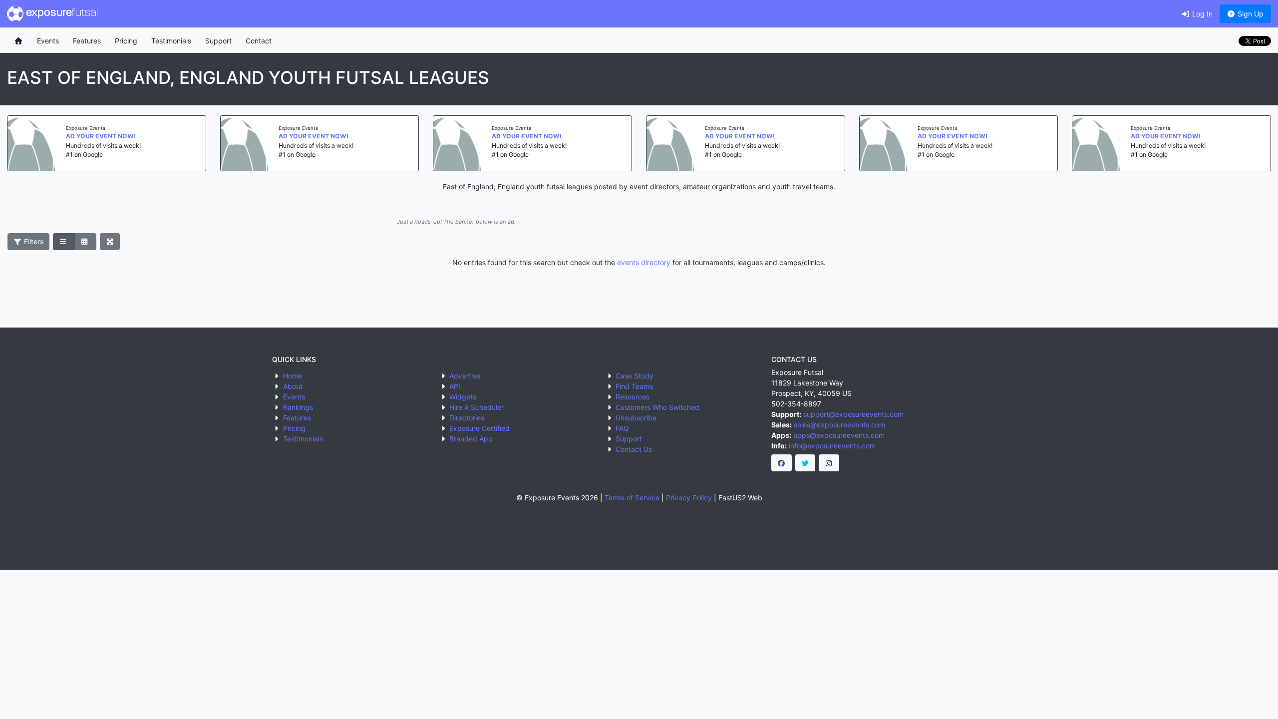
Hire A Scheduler (476, 407)
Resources (632, 396)
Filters (32, 241)
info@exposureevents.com (832, 445)
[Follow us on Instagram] (829, 462)
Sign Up (1250, 13)
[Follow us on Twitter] (805, 462)
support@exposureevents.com (853, 414)
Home (292, 375)
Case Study (634, 375)
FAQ (622, 428)
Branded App (471, 438)
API (454, 386)
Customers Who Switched (657, 407)
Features (87, 40)
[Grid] (85, 241)
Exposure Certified (479, 428)
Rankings (298, 407)
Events (48, 40)
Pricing (126, 40)
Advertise (464, 375)
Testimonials (171, 40)
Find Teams (634, 386)
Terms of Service (632, 497)
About (293, 386)
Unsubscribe (636, 417)
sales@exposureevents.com (839, 424)
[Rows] (64, 241)
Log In (1201, 13)
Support (218, 40)
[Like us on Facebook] (781, 462)
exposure (60, 13)
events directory (643, 262)
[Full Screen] (110, 241)
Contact (259, 40)
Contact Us (634, 449)
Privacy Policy (689, 497)
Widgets (462, 396)
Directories (466, 417)
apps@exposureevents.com (839, 435)
